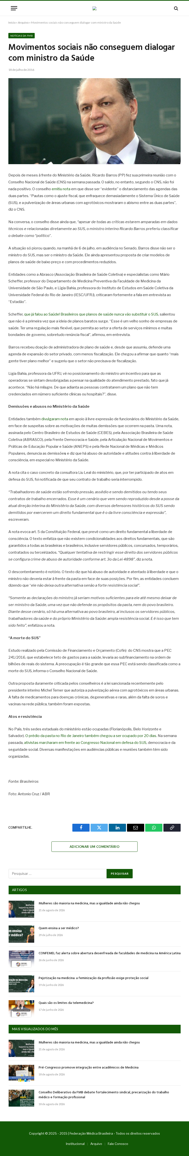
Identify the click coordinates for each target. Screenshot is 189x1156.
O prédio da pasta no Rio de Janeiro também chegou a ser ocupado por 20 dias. (91, 736)
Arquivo (23, 22)
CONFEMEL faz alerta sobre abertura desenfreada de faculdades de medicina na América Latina (110, 953)
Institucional (75, 1144)
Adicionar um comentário (94, 847)
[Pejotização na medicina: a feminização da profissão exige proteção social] (21, 983)
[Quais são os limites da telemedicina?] (21, 1008)
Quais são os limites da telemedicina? (66, 1003)
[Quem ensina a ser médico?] (21, 933)
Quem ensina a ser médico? (59, 928)
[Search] (175, 8)
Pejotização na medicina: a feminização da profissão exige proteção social (93, 978)
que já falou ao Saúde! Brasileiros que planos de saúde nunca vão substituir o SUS (91, 314)
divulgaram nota (54, 419)
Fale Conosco (118, 1144)
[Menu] (14, 8)
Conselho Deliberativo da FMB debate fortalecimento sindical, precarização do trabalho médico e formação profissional (104, 1095)
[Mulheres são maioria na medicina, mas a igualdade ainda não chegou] (21, 909)
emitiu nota (61, 189)
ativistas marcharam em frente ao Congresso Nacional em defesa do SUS (85, 742)
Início (12, 22)
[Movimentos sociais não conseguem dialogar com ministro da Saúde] (94, 121)
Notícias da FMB (21, 35)
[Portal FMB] (94, 8)
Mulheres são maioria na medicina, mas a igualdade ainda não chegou (89, 903)
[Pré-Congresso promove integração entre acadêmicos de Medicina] (21, 1073)
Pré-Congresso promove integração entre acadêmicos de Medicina (89, 1067)
